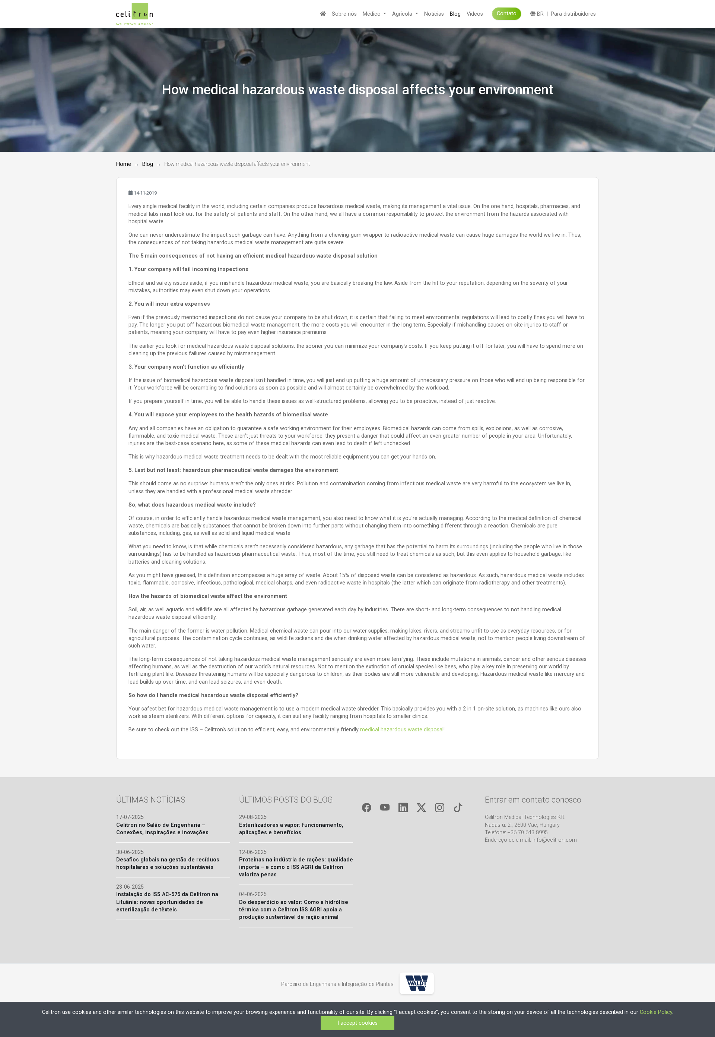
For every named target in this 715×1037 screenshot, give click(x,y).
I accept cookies (357, 1023)
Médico (372, 14)
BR (540, 14)
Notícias (434, 14)
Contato (507, 13)
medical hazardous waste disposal (402, 729)
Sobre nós (344, 14)
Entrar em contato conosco (533, 799)
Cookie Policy (656, 1012)
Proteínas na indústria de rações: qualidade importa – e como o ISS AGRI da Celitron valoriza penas (296, 867)
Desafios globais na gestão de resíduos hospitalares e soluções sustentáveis (167, 863)
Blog (455, 14)
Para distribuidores (573, 14)
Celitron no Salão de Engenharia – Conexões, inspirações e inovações (162, 829)
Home (123, 164)
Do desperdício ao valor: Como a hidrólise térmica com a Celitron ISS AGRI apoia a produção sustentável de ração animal (293, 909)
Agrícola (403, 14)
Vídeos (475, 14)
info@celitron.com (555, 840)
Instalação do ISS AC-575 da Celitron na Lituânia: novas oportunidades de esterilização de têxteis (167, 902)
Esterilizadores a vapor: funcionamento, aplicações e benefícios (291, 829)
